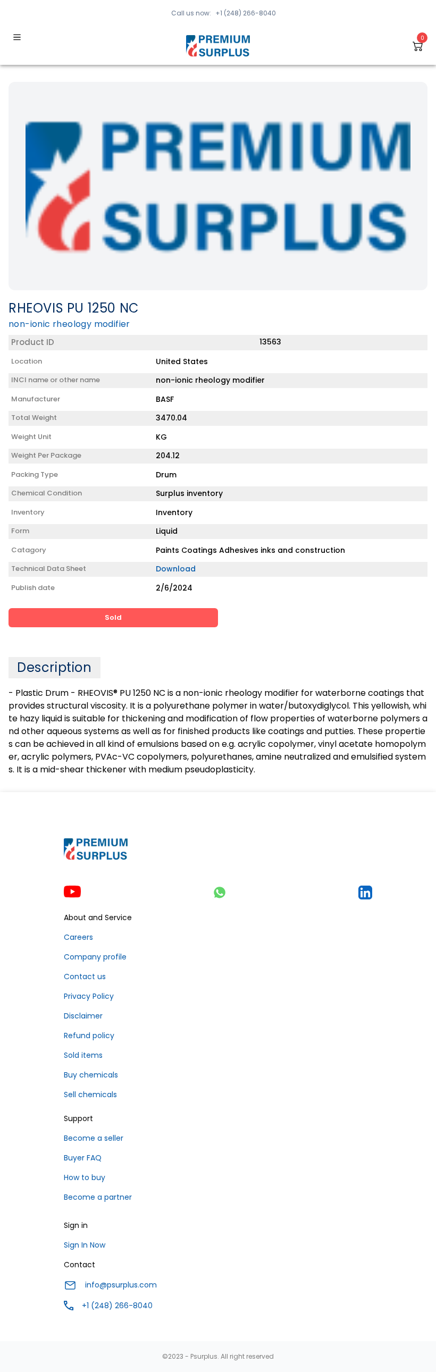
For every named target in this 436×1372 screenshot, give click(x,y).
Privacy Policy (89, 996)
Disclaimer (83, 1016)
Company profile (95, 957)
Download (176, 568)
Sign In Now (84, 1245)
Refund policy (89, 1035)
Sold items (83, 1055)
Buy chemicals (91, 1075)
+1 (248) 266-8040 (245, 13)
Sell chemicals (90, 1094)
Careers (78, 937)
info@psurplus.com (121, 1285)
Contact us (85, 976)
